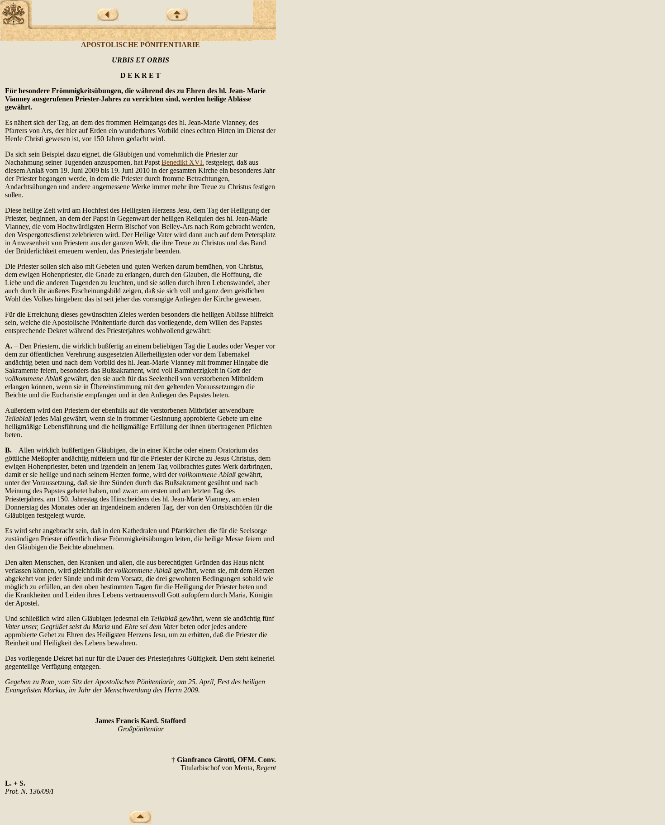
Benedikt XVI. (183, 162)
